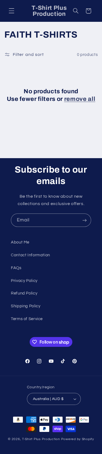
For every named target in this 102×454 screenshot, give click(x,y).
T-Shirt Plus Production (41, 439)
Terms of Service (27, 319)
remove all (79, 99)
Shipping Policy (25, 306)
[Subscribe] (84, 220)
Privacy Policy (24, 281)
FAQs (16, 268)
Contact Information (30, 255)
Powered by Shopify (77, 439)
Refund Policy (24, 293)
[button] (11, 11)
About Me (20, 242)
